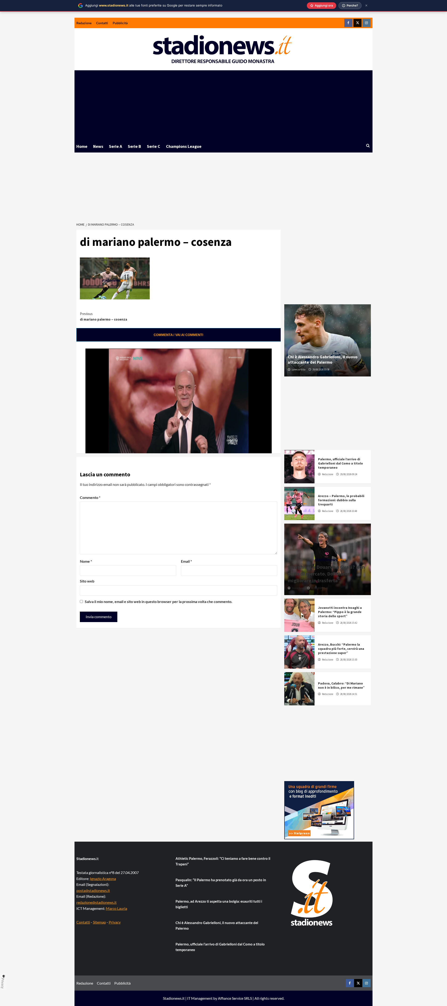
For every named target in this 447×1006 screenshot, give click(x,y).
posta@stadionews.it (93, 890)
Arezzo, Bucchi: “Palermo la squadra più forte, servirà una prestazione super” (341, 648)
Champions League (183, 146)
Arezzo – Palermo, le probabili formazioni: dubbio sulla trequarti (341, 500)
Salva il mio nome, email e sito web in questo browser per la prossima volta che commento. (158, 601)
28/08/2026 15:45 (319, 588)
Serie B (134, 146)
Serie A (115, 146)
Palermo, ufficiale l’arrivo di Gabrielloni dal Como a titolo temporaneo (340, 463)
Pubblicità (120, 23)
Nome (86, 561)
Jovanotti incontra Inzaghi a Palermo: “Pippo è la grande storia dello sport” (340, 612)
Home (81, 146)
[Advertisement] (223, 105)
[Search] (368, 146)
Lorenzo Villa (298, 369)
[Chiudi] (366, 5)
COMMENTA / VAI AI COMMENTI (178, 335)
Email (186, 561)
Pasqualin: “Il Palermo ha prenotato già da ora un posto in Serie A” (221, 882)
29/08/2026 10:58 (320, 369)
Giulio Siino (298, 588)
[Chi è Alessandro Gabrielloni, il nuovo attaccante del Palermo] (327, 340)
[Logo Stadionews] (312, 893)
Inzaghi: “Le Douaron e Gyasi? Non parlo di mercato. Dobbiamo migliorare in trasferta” (326, 573)
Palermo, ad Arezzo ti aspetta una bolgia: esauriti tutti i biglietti (219, 904)
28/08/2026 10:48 (348, 511)
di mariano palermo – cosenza (103, 317)
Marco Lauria (116, 908)
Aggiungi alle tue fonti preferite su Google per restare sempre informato (153, 5)
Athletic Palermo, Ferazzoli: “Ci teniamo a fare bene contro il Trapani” (223, 861)
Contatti (102, 23)
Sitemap (99, 922)
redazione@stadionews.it (96, 902)
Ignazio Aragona (103, 878)
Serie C (153, 146)
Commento (90, 497)
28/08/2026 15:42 (348, 622)
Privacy (115, 922)
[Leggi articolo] (299, 466)
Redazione (83, 23)
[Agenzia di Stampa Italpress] (319, 809)
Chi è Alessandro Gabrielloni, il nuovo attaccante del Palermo (322, 359)
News (98, 146)
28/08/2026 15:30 (348, 659)
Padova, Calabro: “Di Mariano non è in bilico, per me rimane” (341, 685)
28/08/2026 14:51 (348, 694)
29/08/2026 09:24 (348, 474)
